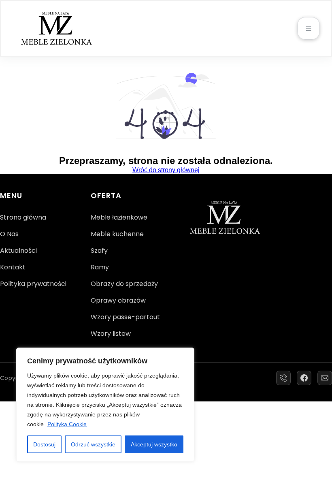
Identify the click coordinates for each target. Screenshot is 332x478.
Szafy (99, 250)
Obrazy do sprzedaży (124, 283)
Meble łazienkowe (119, 217)
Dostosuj (44, 444)
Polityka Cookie (67, 424)
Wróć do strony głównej (166, 169)
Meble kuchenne (117, 234)
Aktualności (18, 250)
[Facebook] (304, 378)
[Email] (324, 378)
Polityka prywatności (33, 283)
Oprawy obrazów (118, 300)
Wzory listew (111, 333)
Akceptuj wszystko (154, 444)
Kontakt (13, 267)
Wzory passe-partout (125, 317)
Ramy (100, 267)
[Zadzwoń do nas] (283, 378)
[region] (105, 405)
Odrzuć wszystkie (93, 444)
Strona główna (23, 217)
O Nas (9, 234)
